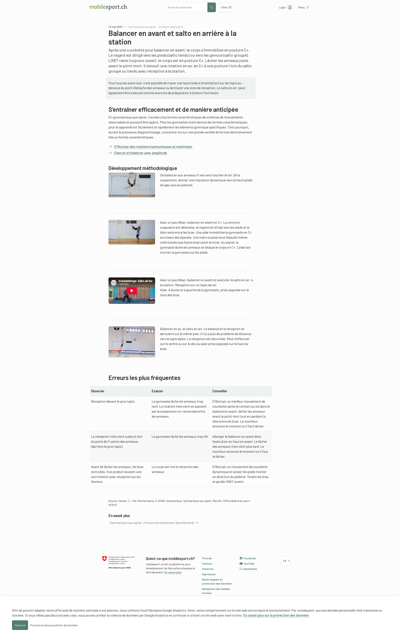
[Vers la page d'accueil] (108, 7)
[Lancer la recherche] (211, 7)
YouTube (248, 563)
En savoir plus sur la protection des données (276, 615)
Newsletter (250, 569)
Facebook (249, 558)
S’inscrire (208, 569)
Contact (207, 563)
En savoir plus (173, 572)
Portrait (207, 558)
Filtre (224, 7)
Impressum (209, 574)
